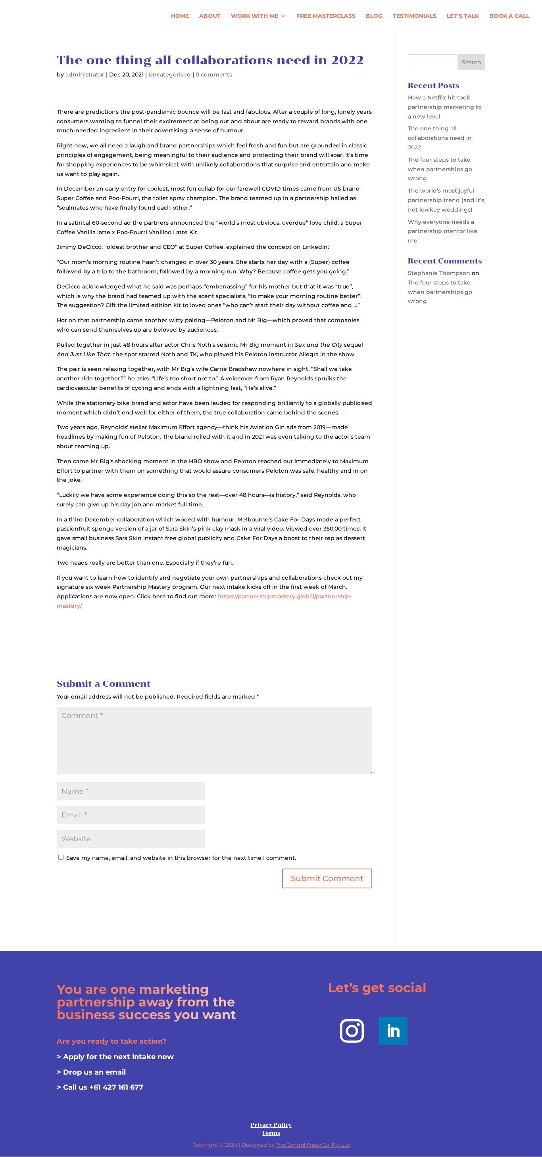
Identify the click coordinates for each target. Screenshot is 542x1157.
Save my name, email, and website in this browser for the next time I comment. (181, 857)
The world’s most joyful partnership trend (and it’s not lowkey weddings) (446, 200)
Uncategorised (169, 74)
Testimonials (414, 16)
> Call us (73, 1087)
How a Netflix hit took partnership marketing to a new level (445, 107)
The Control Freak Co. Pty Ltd (313, 1145)
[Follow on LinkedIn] (393, 1031)
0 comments (214, 74)
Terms (271, 1133)
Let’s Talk (463, 16)
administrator (84, 74)
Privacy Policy (271, 1125)
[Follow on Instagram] (352, 1031)
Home (180, 16)
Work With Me (254, 16)
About (210, 16)
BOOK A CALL (509, 16)
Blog (374, 16)
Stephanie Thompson (439, 273)
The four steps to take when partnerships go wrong (440, 169)
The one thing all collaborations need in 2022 (440, 138)
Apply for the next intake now (118, 1056)
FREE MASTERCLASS (326, 16)
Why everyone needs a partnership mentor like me (442, 231)
